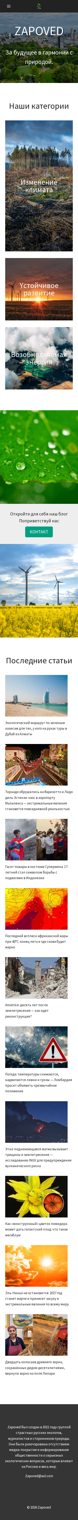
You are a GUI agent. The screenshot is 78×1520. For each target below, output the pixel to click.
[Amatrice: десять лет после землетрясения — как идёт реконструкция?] (39, 978)
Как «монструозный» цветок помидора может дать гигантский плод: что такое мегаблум (36, 1229)
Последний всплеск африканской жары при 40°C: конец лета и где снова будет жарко (36, 941)
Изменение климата (39, 185)
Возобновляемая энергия (39, 358)
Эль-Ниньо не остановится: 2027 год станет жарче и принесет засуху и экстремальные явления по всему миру (37, 1298)
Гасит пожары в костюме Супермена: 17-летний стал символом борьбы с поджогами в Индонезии (37, 872)
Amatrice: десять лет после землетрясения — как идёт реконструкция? (27, 1010)
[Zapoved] (39, 6)
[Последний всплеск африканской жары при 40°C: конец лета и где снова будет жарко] (39, 909)
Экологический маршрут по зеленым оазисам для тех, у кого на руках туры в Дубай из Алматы (36, 728)
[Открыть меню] (9, 6)
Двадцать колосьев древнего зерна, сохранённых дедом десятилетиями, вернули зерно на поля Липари (35, 1367)
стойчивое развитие (40, 289)
